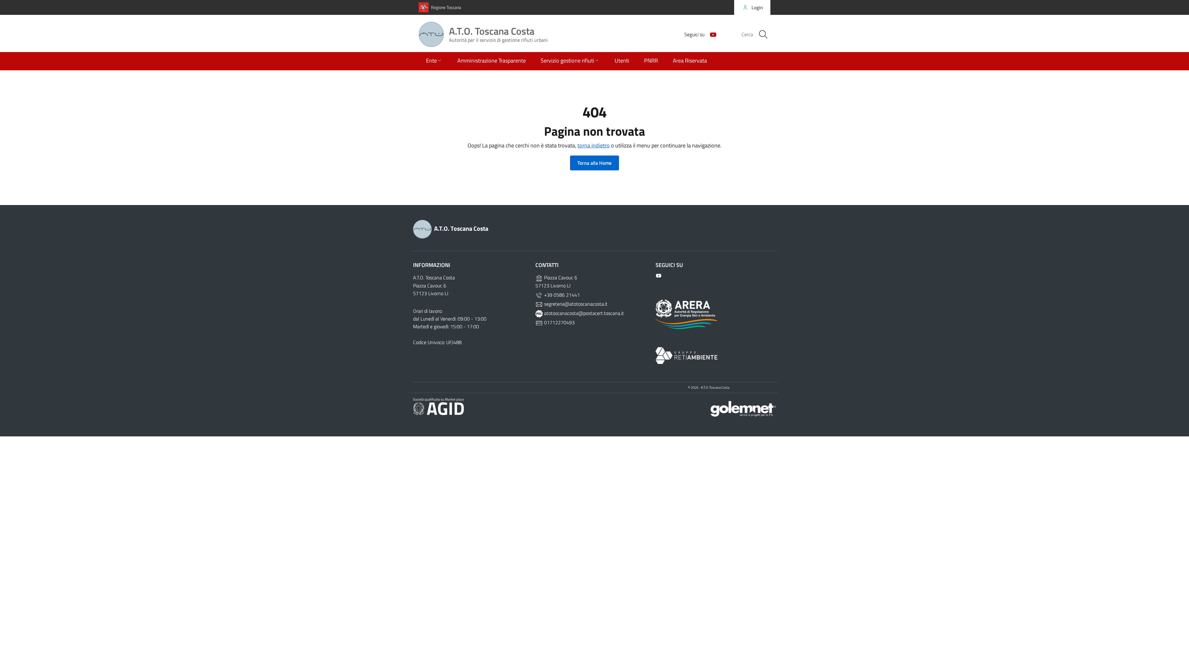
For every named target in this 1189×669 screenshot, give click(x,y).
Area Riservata (690, 60)
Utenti (622, 60)
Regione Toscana (446, 7)
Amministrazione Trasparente (491, 60)
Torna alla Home (594, 163)
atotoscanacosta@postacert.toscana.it (583, 313)
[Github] (710, 34)
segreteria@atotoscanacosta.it (575, 304)
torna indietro (593, 145)
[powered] (743, 408)
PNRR (651, 60)
